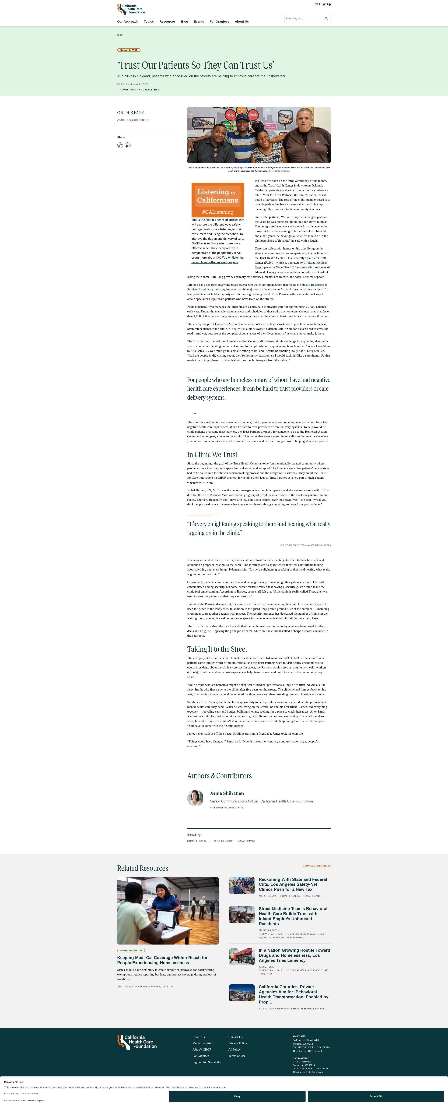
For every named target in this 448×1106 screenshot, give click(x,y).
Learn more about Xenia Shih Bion (226, 807)
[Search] (326, 18)
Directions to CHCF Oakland (307, 1051)
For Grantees (219, 21)
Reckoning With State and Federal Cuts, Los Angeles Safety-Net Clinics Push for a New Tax (293, 884)
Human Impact (128, 50)
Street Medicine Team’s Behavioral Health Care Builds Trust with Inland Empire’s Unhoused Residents (293, 916)
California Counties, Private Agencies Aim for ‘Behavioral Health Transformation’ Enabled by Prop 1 (293, 994)
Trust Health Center (245, 463)
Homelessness (149, 89)
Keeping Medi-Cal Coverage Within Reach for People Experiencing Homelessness (162, 960)
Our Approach (127, 21)
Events (199, 21)
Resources (167, 21)
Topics (149, 21)
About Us (242, 21)
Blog (184, 21)
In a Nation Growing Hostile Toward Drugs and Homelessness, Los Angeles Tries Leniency (294, 955)
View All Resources (317, 865)
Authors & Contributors (133, 120)
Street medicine (222, 841)
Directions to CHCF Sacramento (308, 1072)
